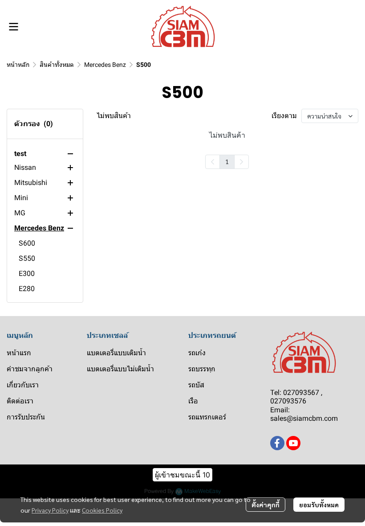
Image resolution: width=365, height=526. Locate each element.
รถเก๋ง (197, 353)
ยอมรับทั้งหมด (319, 505)
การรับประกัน (26, 417)
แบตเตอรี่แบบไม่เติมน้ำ (120, 369)
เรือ (193, 401)
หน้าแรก (19, 353)
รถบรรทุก (201, 369)
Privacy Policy (50, 510)
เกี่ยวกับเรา (23, 385)
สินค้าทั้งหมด (57, 64)
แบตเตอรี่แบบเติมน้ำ (116, 353)
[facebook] (277, 443)
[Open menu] (13, 27)
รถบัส (196, 385)
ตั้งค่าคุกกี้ (265, 505)
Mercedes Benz (105, 64)
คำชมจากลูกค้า (30, 369)
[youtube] (293, 443)
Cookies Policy (102, 510)
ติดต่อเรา (20, 401)
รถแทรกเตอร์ (207, 417)
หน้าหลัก (18, 64)
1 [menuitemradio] (227, 161)
